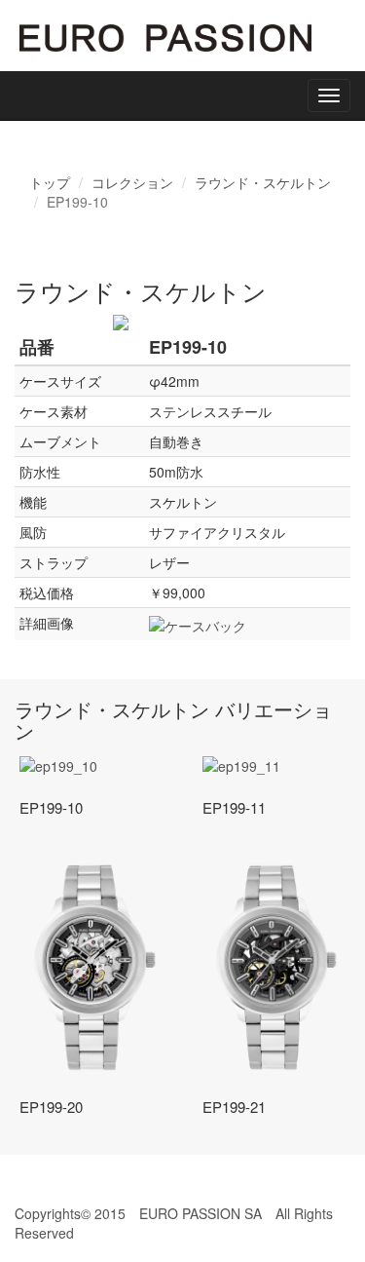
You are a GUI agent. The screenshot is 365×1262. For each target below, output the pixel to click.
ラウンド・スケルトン (263, 182)
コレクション (132, 182)
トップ (49, 182)
